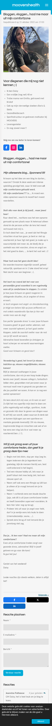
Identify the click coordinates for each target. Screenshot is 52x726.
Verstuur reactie (13, 673)
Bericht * (7, 649)
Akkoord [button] (40, 721)
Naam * (7, 620)
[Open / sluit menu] (46, 5)
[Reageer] (44, 693)
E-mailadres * (9, 635)
